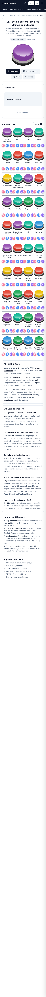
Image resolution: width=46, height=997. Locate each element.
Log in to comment (13, 99)
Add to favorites (32, 71)
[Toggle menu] (42, 3)
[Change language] (31, 3)
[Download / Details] (11, 145)
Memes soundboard (21, 377)
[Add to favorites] (3, 145)
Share (18, 77)
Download (14, 71)
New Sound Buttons (17, 9)
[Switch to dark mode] (37, 3)
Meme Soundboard (34, 9)
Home (5, 9)
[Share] (7, 145)
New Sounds (15, 15)
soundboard (8, 400)
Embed (30, 77)
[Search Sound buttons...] (25, 3)
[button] (23, 55)
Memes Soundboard (30, 15)
